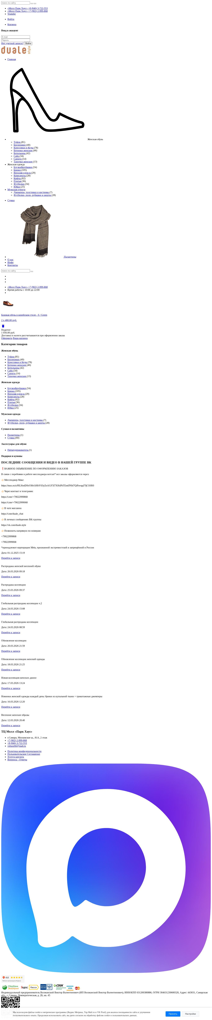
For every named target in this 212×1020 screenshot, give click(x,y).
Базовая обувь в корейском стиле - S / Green (24, 315)
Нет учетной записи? (12, 43)
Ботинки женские (23, 150)
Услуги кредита (15, 757)
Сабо (17, 156)
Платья (18, 181)
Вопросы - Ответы (17, 759)
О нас (10, 259)
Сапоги (18, 159)
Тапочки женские (23, 161)
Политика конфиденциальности (24, 751)
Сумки (11, 200)
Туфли (17, 142)
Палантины (69, 257)
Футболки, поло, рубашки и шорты (33, 195)
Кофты (17, 178)
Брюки (17, 170)
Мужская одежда (16, 189)
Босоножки (20, 145)
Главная (11, 59)
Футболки (19, 184)
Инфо (10, 262)
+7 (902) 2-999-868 (17, 740)
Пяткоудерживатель (18, 450)
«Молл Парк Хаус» (27, 8)
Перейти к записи (10, 558)
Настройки (190, 1014)
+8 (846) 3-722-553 (17, 743)
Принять (173, 1014)
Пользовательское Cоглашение (23, 754)
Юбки (17, 186)
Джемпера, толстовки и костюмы (32, 192)
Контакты (12, 265)
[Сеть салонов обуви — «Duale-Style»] (16, 54)
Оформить (6, 338)
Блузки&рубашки (23, 167)
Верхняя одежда (22, 172)
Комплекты (20, 175)
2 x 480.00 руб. (9, 320)
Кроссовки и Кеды (24, 147)
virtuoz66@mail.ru (16, 746)
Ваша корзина (20, 338)
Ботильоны (20, 153)
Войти (28, 43)
